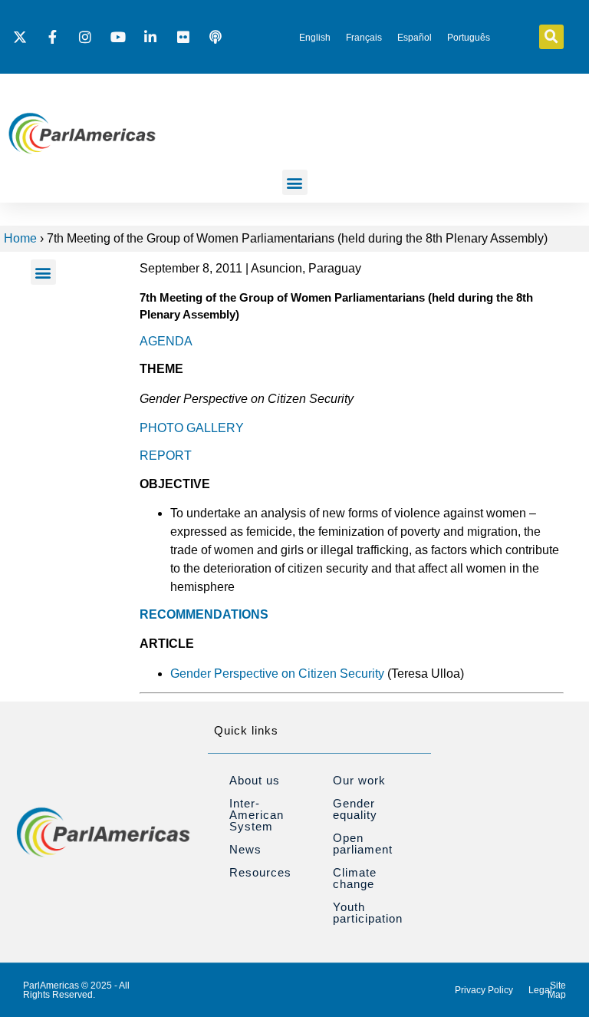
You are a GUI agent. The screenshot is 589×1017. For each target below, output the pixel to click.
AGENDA (166, 341)
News (245, 849)
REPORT (166, 455)
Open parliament (363, 843)
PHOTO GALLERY (192, 427)
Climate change (355, 878)
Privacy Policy (484, 990)
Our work (359, 780)
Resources (260, 872)
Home (20, 238)
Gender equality (355, 809)
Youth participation (368, 912)
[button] (551, 37)
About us (254, 780)
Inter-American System (256, 815)
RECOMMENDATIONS (204, 614)
